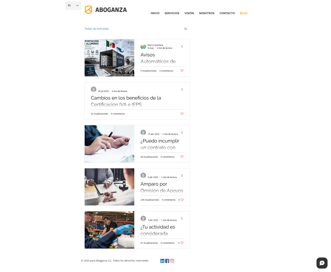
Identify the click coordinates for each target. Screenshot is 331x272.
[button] (185, 29)
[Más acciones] (183, 46)
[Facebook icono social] (167, 261)
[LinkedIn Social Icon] (162, 261)
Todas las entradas (96, 29)
